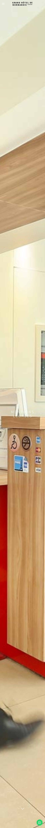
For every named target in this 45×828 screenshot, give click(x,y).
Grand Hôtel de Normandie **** (22, 3)
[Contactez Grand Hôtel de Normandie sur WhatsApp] (39, 822)
